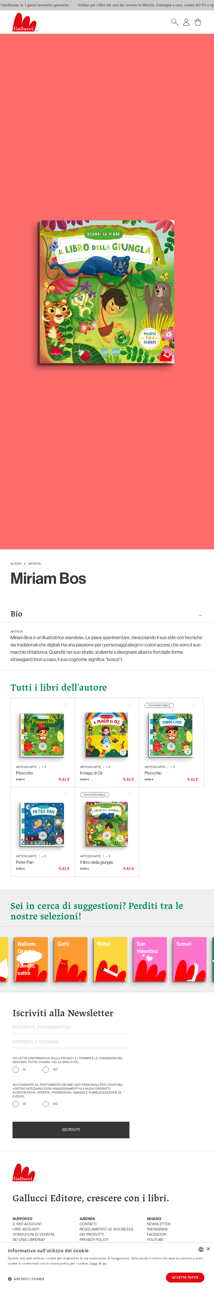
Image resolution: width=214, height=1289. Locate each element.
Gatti (33, 944)
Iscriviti (71, 1130)
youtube (155, 1240)
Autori (15, 564)
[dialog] (107, 1266)
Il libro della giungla (96, 862)
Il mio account (27, 1224)
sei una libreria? (29, 1240)
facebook (157, 1235)
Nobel (74, 944)
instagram (157, 1229)
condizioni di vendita (34, 1235)
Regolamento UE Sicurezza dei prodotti (106, 1232)
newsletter (158, 1224)
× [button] (208, 1249)
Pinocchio (24, 773)
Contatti (88, 1224)
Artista (34, 564)
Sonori (154, 944)
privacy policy (94, 1240)
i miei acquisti (26, 1229)
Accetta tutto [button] (185, 1277)
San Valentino (118, 947)
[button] (26, 1279)
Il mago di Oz (91, 773)
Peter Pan (24, 862)
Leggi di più (98, 1263)
